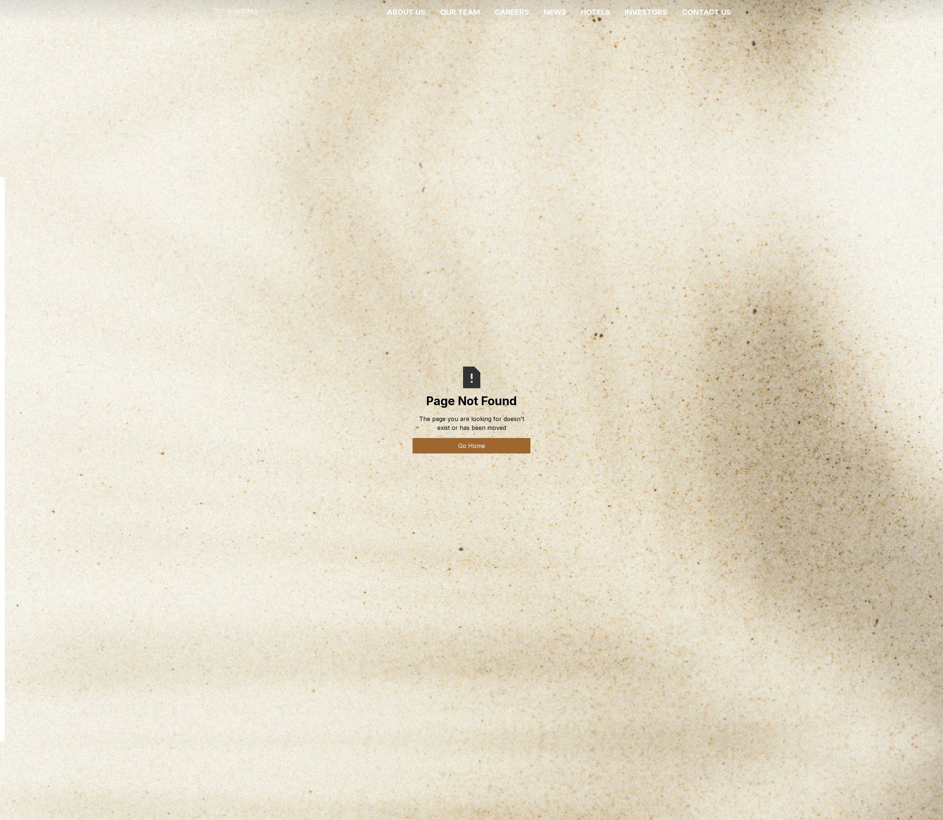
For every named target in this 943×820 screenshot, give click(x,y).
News (555, 12)
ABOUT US (406, 12)
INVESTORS (646, 12)
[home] (235, 12)
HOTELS (595, 12)
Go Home (471, 445)
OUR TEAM (460, 12)
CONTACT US (706, 12)
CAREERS (512, 12)
